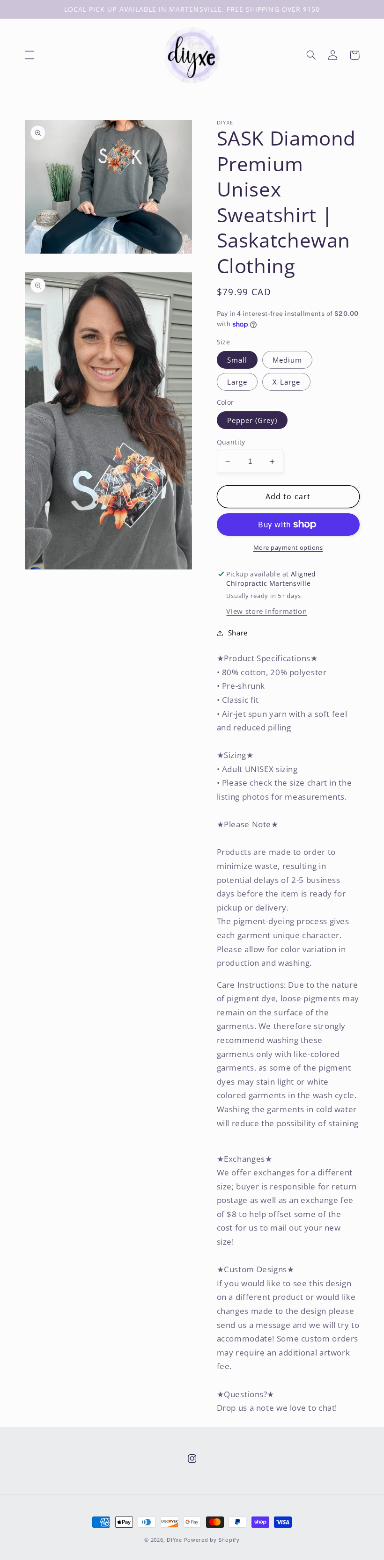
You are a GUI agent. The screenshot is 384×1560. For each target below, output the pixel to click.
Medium (287, 359)
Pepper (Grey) (252, 420)
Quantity (231, 441)
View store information (266, 611)
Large (237, 381)
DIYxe (174, 1540)
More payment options (288, 548)
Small (237, 359)
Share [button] (238, 632)
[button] (29, 55)
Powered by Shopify (212, 1540)
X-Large (286, 381)
